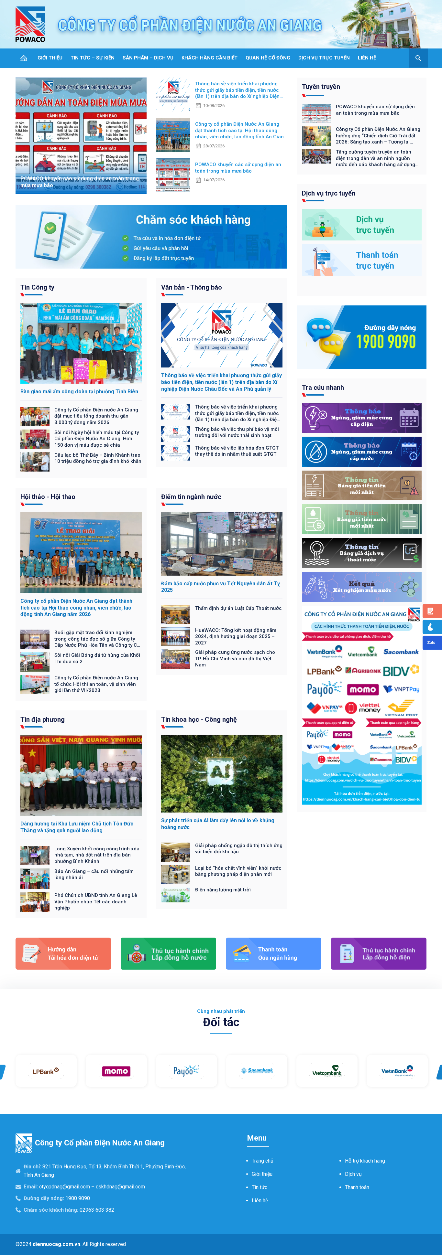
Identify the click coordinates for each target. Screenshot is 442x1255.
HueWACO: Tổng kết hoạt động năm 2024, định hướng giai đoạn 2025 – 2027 (235, 636)
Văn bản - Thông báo (191, 287)
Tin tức (259, 1187)
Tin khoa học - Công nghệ (199, 719)
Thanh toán (357, 1187)
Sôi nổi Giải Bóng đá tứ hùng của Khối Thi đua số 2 (97, 658)
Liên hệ (260, 1200)
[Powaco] (30, 24)
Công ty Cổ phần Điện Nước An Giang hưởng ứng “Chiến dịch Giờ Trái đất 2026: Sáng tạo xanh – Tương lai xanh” (378, 135)
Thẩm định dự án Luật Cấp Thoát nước (238, 608)
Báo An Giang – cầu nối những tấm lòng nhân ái (94, 874)
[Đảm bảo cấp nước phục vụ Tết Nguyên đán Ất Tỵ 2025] (221, 544)
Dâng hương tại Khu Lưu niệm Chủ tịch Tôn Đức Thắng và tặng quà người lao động (76, 827)
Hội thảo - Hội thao (47, 497)
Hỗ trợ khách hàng (365, 1161)
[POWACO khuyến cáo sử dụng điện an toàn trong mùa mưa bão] (81, 136)
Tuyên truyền (321, 86)
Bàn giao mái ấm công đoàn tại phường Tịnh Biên (79, 391)
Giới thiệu (262, 1174)
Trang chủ (262, 1161)
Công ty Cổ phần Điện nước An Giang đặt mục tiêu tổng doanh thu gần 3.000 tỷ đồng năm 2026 (96, 416)
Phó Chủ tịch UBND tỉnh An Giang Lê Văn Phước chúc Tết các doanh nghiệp (95, 901)
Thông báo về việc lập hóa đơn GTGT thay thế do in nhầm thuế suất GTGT (237, 451)
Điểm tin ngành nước (191, 497)
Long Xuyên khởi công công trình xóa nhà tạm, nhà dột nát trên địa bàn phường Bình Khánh (96, 855)
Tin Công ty (37, 287)
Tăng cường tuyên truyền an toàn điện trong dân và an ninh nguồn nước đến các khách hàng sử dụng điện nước (375, 158)
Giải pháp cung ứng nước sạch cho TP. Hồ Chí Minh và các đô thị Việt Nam (235, 658)
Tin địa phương (42, 719)
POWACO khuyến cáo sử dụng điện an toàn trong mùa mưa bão (238, 168)
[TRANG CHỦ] (23, 58)
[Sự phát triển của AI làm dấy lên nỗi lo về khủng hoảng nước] (221, 774)
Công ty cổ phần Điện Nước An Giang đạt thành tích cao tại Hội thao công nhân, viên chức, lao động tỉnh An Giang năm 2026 (241, 130)
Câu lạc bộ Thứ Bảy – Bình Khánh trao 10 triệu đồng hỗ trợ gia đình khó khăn (97, 458)
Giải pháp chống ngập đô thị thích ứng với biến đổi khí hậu (238, 849)
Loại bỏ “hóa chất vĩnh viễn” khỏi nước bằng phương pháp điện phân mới (238, 871)
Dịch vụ (353, 1174)
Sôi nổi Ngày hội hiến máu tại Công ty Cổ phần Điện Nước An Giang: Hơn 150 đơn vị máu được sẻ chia (96, 439)
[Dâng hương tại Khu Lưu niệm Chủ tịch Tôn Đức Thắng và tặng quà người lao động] (81, 775)
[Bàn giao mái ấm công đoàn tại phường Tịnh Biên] (81, 343)
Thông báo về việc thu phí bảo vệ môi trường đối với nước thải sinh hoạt (237, 432)
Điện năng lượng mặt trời (223, 890)
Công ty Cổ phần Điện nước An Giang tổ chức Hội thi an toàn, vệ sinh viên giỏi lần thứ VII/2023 (96, 684)
